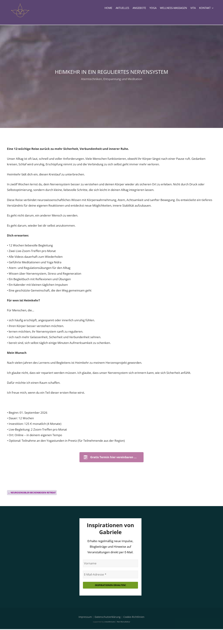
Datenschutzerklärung (108, 617)
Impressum (85, 617)
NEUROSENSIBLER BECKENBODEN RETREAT (32, 492)
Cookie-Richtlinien (133, 617)
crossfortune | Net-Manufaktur (117, 621)
